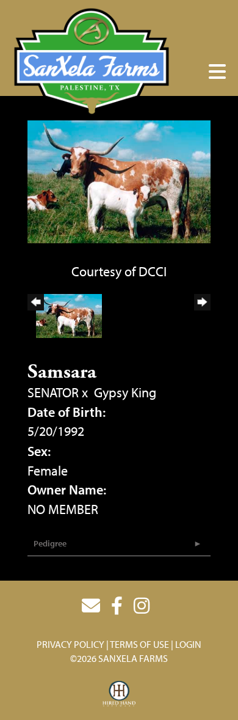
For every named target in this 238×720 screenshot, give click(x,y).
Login (188, 644)
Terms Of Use (139, 644)
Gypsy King (125, 392)
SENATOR (53, 392)
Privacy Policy (70, 644)
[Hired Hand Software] (119, 694)
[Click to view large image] (119, 180)
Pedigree (50, 543)
